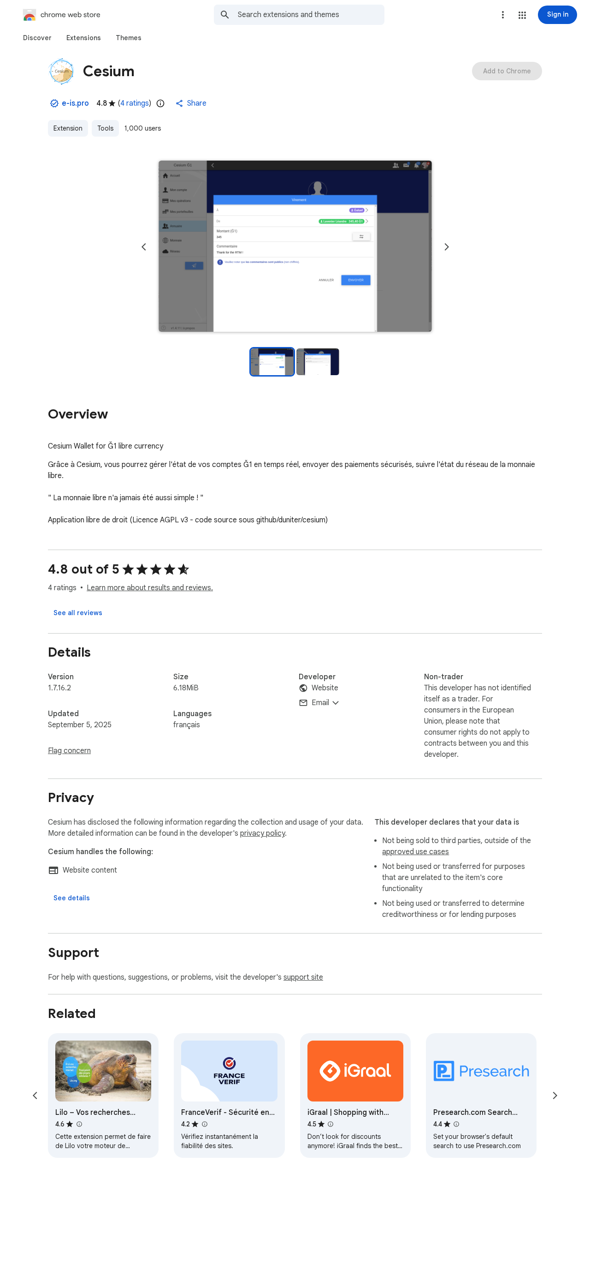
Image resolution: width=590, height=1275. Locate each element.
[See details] (71, 898)
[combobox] (311, 14)
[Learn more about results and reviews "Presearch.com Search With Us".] (456, 1124)
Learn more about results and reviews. (150, 588)
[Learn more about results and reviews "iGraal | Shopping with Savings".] (330, 1124)
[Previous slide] (144, 247)
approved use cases (415, 851)
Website (325, 688)
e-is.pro (75, 103)
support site (303, 977)
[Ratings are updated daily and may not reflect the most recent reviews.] (160, 103)
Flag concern (69, 750)
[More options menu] (503, 15)
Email (320, 702)
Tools (105, 128)
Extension (68, 128)
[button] (522, 15)
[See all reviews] (78, 613)
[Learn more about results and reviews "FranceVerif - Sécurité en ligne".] (204, 1124)
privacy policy (262, 833)
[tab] (37, 38)
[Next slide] (446, 247)
